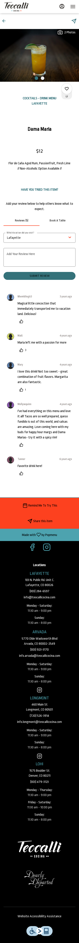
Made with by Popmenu (30, 535)
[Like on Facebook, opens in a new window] (32, 548)
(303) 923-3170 (39, 650)
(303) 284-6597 (39, 591)
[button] (5, 21)
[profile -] (62, 6)
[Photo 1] (36, 78)
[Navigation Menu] (73, 6)
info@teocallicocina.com (39, 597)
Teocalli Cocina (39, 849)
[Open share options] (74, 21)
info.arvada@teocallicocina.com (39, 656)
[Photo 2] (42, 78)
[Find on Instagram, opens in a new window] (47, 548)
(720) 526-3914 (39, 716)
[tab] (22, 220)
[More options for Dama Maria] (66, 88)
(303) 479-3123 (39, 782)
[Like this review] (22, 321)
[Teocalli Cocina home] (23, 6)
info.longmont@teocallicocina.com (39, 722)
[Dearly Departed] (39, 879)
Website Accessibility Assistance (39, 916)
